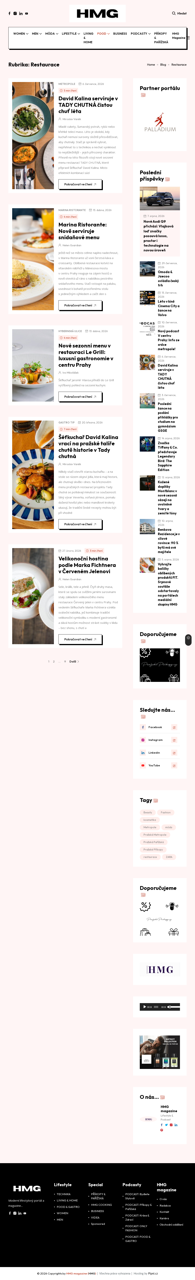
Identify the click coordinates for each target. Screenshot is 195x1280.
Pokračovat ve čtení (78, 184)
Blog (163, 64)
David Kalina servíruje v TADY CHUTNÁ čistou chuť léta (88, 104)
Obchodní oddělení (171, 1231)
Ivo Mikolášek (71, 372)
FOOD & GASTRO (68, 1213)
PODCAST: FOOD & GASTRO (137, 1246)
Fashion (166, 812)
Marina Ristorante (72, 210)
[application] (160, 1007)
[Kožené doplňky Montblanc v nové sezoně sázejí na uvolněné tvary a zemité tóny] (147, 483)
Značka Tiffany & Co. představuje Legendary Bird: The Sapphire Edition (168, 456)
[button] (187, 38)
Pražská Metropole (155, 834)
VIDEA (95, 1224)
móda (168, 827)
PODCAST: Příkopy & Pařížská (138, 1214)
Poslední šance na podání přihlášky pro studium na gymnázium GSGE (168, 417)
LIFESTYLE (69, 33)
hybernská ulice (70, 331)
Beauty (148, 812)
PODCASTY (139, 33)
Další (73, 661)
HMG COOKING (101, 1211)
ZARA (169, 857)
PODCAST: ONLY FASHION (136, 1235)
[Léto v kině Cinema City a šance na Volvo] (147, 298)
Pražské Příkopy (153, 849)
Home (151, 64)
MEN (35, 33)
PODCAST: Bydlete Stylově (137, 1203)
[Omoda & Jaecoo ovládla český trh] (147, 269)
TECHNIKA (63, 1201)
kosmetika (150, 820)
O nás (163, 1206)
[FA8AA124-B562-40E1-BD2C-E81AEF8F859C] (160, 665)
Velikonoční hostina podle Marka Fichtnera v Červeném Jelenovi (87, 565)
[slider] (174, 1006)
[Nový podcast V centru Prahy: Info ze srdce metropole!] (147, 328)
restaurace (150, 857)
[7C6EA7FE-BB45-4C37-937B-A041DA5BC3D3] (160, 918)
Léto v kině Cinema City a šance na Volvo (169, 308)
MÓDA (50, 33)
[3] (160, 1055)
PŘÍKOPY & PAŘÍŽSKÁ (161, 38)
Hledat (182, 13)
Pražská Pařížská (154, 842)
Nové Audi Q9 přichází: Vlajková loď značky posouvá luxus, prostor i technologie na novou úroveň (158, 235)
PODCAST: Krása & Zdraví (137, 1224)
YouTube (154, 765)
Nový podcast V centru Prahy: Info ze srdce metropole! (168, 340)
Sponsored (98, 1230)
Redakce (165, 1212)
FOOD (101, 33)
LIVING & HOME (89, 38)
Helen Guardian (72, 245)
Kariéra (164, 1225)
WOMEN (19, 33)
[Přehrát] (145, 1007)
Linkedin (154, 752)
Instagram (156, 740)
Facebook (155, 727)
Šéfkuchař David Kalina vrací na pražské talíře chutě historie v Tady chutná (88, 447)
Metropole (66, 84)
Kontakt (164, 1218)
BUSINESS (120, 33)
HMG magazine (178, 36)
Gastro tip (66, 422)
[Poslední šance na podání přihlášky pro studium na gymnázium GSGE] (147, 400)
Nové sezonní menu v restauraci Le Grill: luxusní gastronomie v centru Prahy (85, 355)
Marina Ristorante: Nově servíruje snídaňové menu (82, 231)
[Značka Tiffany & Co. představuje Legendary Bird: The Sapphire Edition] (147, 444)
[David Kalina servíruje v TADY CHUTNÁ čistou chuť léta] (147, 362)
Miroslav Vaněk (72, 119)
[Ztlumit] (169, 1007)
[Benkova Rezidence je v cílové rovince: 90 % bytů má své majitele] (147, 526)
